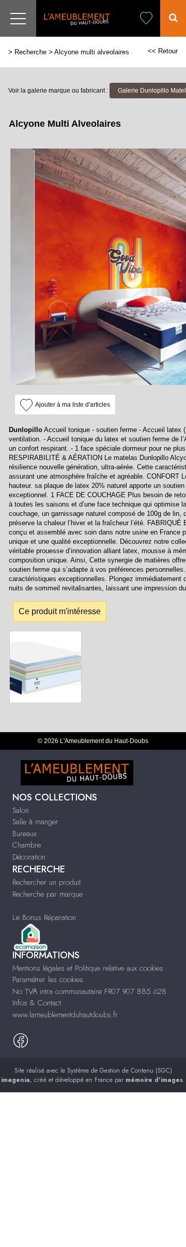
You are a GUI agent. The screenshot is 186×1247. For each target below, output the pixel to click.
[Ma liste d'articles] (146, 18)
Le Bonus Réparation (44, 917)
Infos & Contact (36, 1002)
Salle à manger (35, 821)
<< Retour (163, 51)
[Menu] (18, 18)
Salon (20, 810)
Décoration (28, 857)
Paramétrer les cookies (47, 979)
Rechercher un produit (46, 882)
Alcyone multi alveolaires (91, 52)
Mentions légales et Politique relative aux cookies (87, 968)
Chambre (26, 845)
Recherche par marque (47, 894)
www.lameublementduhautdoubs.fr (65, 1014)
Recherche (30, 52)
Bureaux (24, 833)
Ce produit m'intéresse (60, 611)
